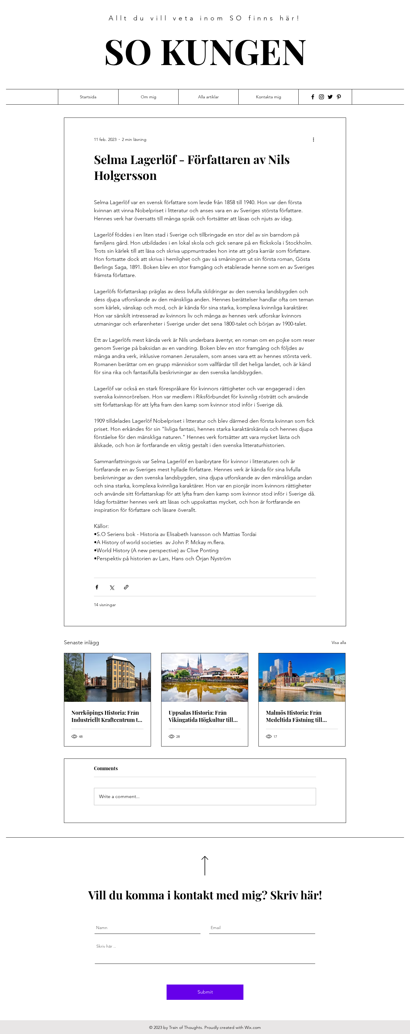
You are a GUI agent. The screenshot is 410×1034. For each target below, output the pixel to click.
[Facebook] (312, 97)
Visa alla (339, 642)
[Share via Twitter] (111, 587)
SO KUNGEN (205, 50)
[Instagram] (321, 97)
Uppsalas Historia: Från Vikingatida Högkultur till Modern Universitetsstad (201, 716)
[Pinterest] (339, 97)
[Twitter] (330, 97)
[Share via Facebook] (97, 587)
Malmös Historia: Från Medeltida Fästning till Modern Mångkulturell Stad (301, 716)
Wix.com (253, 1027)
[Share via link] (126, 587)
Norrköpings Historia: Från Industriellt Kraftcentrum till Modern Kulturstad (107, 716)
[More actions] (315, 139)
